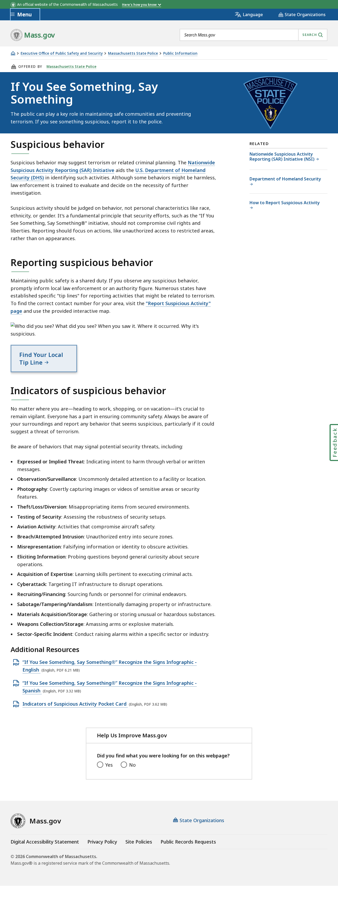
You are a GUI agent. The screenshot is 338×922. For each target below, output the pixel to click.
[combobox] (253, 35)
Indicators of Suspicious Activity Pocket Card (75, 704)
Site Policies (138, 842)
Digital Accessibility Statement (45, 842)
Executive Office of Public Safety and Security (62, 53)
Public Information (180, 53)
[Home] (13, 53)
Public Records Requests (188, 842)
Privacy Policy (102, 842)
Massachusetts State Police (133, 53)
